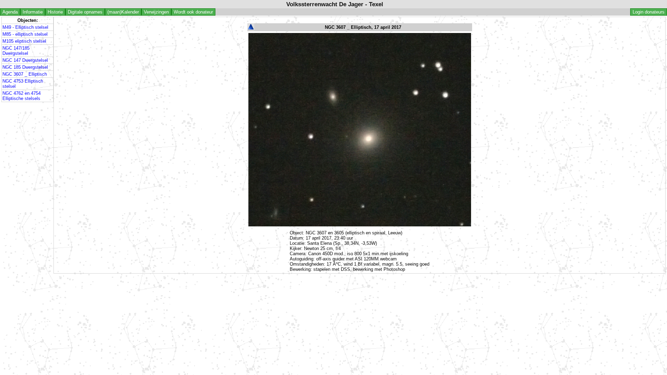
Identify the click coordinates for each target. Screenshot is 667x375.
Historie (55, 12)
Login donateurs (649, 12)
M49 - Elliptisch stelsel (25, 27)
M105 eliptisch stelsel (24, 41)
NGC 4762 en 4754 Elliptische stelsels (21, 96)
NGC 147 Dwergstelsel (25, 60)
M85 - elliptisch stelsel (25, 34)
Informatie (33, 12)
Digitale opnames (85, 12)
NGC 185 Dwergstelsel (25, 67)
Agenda (10, 12)
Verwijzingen (156, 12)
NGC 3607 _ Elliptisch (24, 74)
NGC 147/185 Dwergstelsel (16, 50)
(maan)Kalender (123, 12)
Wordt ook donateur (193, 12)
